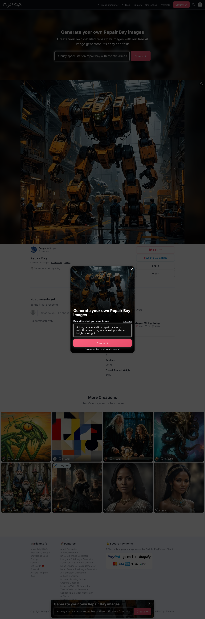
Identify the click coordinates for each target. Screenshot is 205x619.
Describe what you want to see (91, 321)
